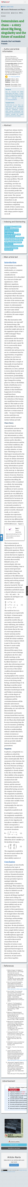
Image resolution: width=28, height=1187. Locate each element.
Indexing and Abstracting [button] (14, 222)
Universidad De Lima (10, 246)
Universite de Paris (10, 237)
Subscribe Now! (14, 1165)
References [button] (9, 966)
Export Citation (9, 226)
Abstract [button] (7, 125)
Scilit (18, 234)
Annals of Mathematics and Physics (14, 9)
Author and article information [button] (10, 50)
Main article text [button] (11, 257)
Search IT (15, 231)
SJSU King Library (9, 240)
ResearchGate (9, 249)
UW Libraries (20, 237)
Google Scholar (9, 232)
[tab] (14, 50)
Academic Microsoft (10, 234)
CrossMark (18, 226)
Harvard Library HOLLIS (11, 229)
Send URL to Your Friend (14, 1148)
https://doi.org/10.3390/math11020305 (17, 989)
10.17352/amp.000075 (14, 76)
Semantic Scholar (9, 236)
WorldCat (20, 246)
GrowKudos (8, 231)
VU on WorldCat (13, 248)
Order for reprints (14, 1144)
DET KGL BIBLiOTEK (15, 242)
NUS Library (19, 240)
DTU (6, 248)
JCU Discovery (9, 244)
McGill (6, 242)
